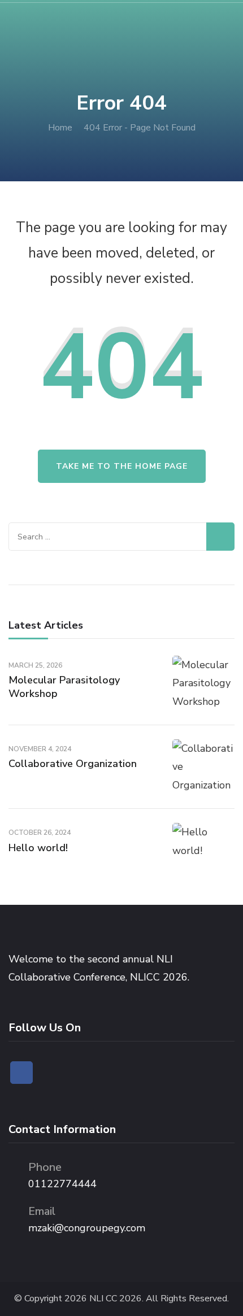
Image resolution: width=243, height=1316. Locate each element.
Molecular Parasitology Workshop (64, 686)
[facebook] (21, 1072)
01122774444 (62, 1184)
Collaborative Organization (72, 763)
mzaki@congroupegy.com (86, 1228)
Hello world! (38, 848)
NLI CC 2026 (115, 1298)
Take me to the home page (122, 466)
